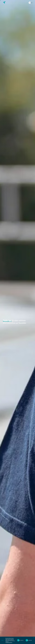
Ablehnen (20, 640)
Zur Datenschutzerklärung (9, 642)
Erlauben (29, 640)
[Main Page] (4, 3)
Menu (31, 2)
